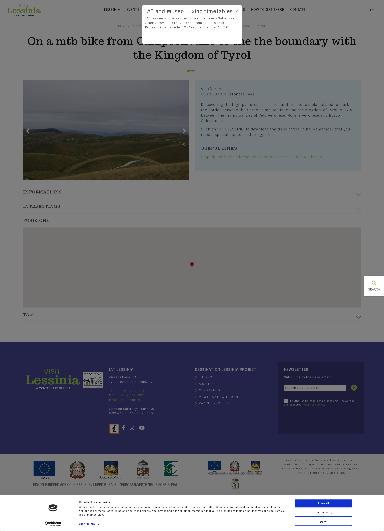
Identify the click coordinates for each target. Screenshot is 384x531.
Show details (87, 523)
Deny (323, 521)
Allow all (323, 503)
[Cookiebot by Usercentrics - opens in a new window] (53, 523)
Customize (322, 512)
